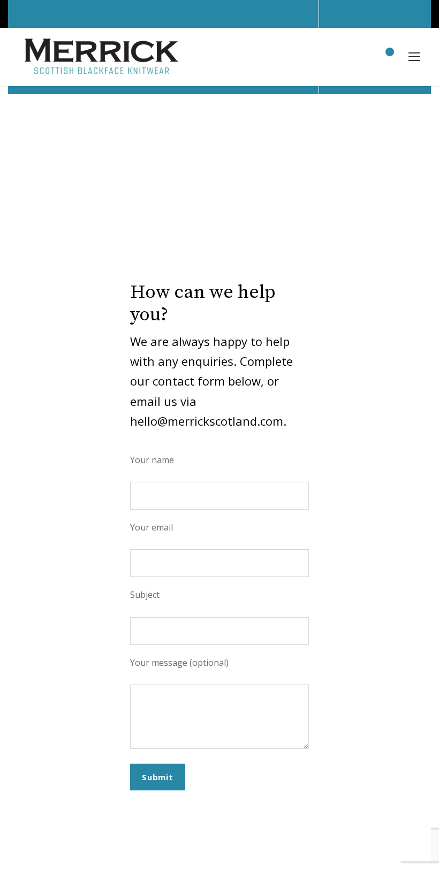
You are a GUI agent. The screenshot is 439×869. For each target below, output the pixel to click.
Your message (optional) (179, 662)
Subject (145, 595)
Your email (151, 527)
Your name (152, 460)
